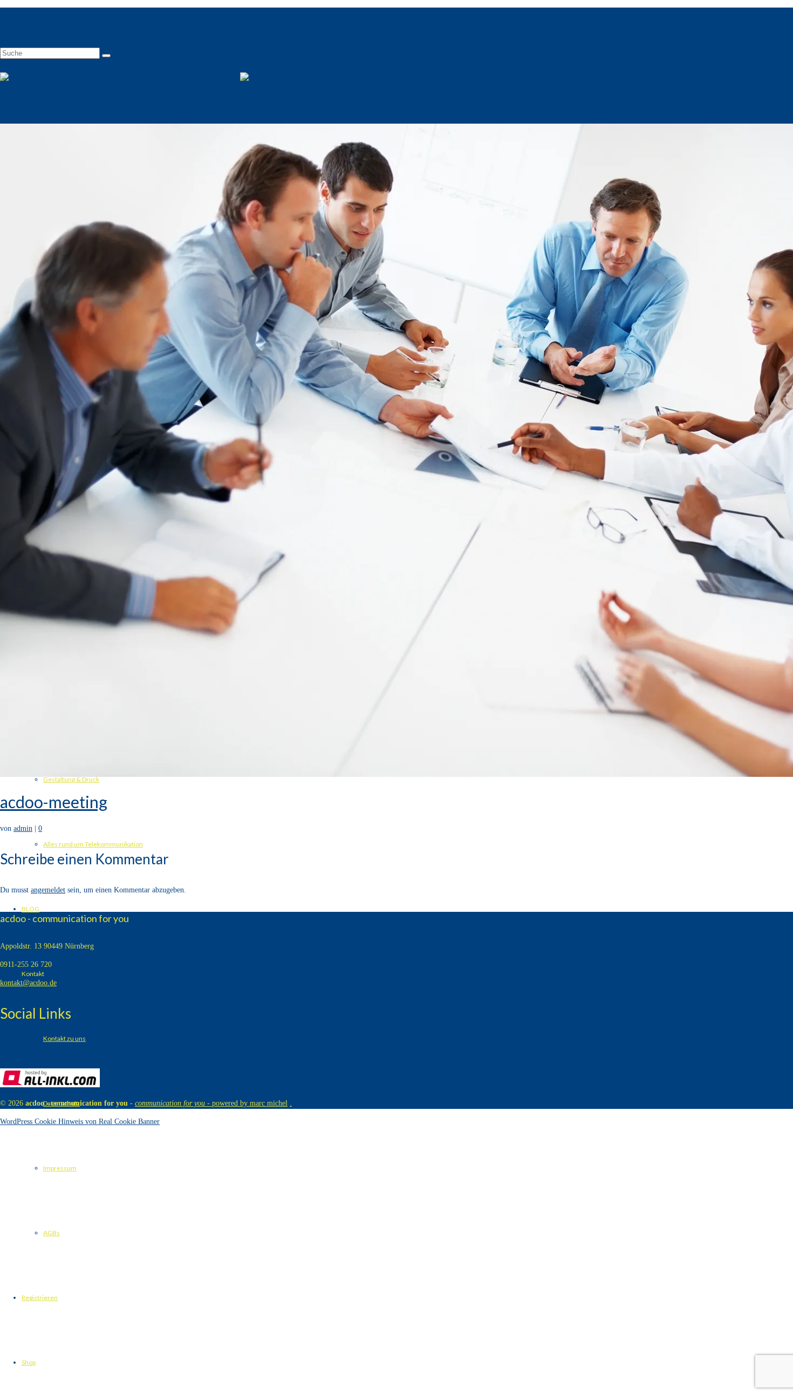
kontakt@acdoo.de (28, 983)
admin (22, 828)
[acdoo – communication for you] (396, 104)
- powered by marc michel (211, 1103)
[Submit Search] (106, 55)
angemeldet (48, 890)
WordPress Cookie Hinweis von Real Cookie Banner (80, 1122)
